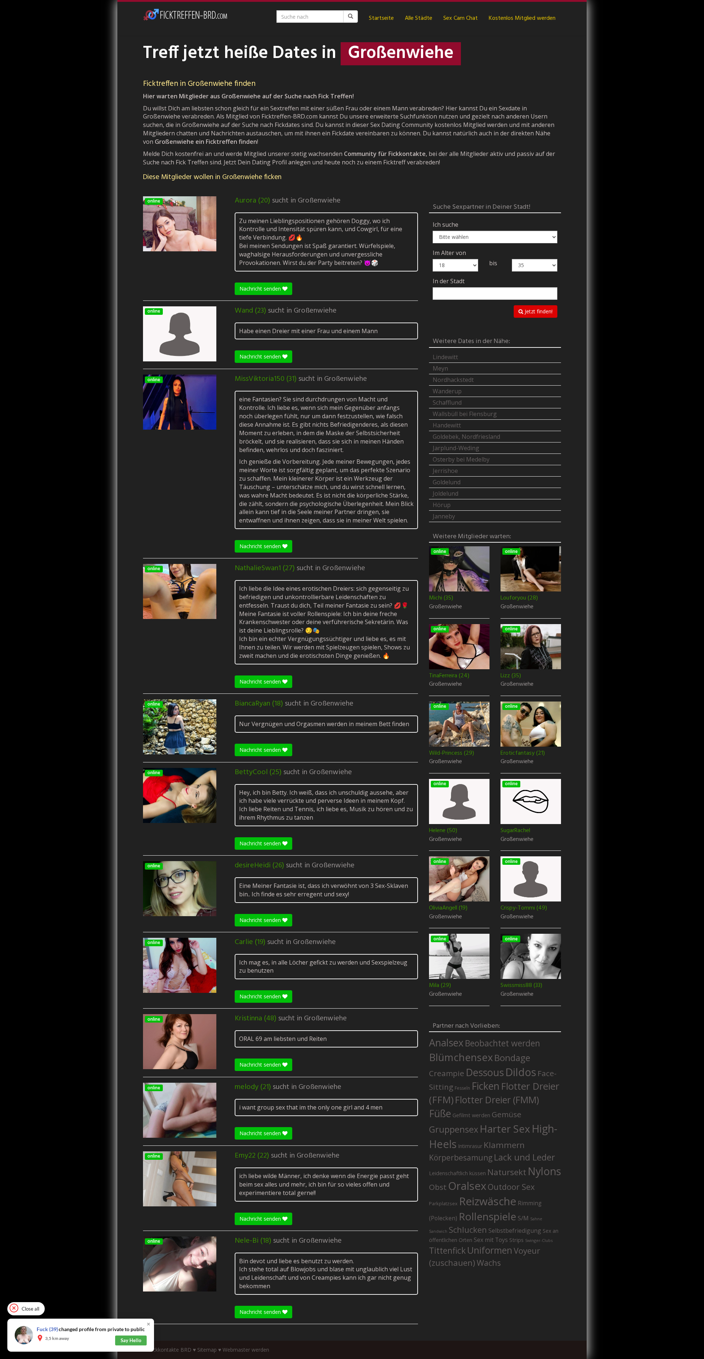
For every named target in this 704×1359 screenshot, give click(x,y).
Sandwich (438, 1231)
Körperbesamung (460, 1157)
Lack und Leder (524, 1157)
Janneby (444, 516)
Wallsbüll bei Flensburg (465, 414)
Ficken (485, 1086)
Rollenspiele (487, 1216)
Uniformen (489, 1250)
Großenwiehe (319, 200)
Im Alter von (449, 253)
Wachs (489, 1262)
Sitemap (207, 1349)
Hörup (442, 505)
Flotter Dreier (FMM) (497, 1099)
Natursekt (506, 1172)
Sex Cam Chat (460, 18)
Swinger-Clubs (539, 1240)
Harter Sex (505, 1129)
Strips (516, 1239)
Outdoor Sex (511, 1186)
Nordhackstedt (453, 380)
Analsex (446, 1042)
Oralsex (467, 1185)
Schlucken (468, 1229)
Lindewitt (445, 357)
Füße (440, 1113)
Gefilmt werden (471, 1115)
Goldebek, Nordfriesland (466, 437)
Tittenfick (447, 1250)
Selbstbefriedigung (514, 1231)
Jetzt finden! (538, 311)
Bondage (512, 1058)
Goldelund (447, 482)
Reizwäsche (487, 1201)
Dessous (485, 1072)
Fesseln (462, 1088)
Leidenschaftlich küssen (457, 1173)
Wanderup (447, 391)
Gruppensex (453, 1129)
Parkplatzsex (443, 1203)
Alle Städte (418, 18)
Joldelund (445, 493)
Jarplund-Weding (456, 448)
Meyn (440, 368)
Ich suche (445, 225)
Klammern (504, 1145)
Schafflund (447, 402)
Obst (438, 1187)
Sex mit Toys (491, 1240)
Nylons (544, 1171)
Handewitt (447, 425)
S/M (523, 1218)
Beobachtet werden (502, 1043)
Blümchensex (461, 1057)
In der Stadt (449, 281)
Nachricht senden (260, 288)
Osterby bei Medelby (461, 459)
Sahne (536, 1218)
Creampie (446, 1073)
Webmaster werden (246, 1349)
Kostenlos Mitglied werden (522, 18)
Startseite (381, 18)
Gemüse (506, 1114)
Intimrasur (470, 1146)
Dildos (520, 1072)
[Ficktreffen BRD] (185, 18)
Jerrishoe (445, 471)
